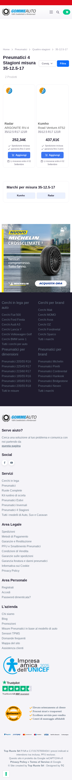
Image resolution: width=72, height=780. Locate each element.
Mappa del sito (11, 643)
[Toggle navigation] (51, 12)
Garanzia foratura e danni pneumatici (25, 560)
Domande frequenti (14, 638)
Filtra (63, 63)
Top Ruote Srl (36, 765)
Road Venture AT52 (51, 126)
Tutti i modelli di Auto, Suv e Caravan (24, 514)
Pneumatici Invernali (14, 505)
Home (6, 49)
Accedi (6, 592)
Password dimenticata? (16, 597)
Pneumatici (21, 49)
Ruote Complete (12, 490)
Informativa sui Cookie (15, 565)
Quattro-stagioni (41, 49)
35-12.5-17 (61, 49)
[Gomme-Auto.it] (19, 12)
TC (62, 765)
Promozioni (9, 623)
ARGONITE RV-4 (17, 126)
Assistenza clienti (12, 648)
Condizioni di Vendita (15, 551)
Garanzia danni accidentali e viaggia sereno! (36, 2)
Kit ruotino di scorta (14, 495)
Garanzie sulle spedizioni (17, 556)
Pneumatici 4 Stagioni (15, 510)
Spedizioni (8, 531)
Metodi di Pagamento (15, 536)
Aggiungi (20, 155)
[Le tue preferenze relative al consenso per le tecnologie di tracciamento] (6, 774)
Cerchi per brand (51, 303)
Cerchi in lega (10, 480)
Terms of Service (40, 761)
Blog (5, 618)
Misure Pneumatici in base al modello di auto (29, 628)
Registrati (8, 587)
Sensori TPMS (11, 633)
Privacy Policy (10, 570)
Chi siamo (8, 613)
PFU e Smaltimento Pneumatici (21, 546)
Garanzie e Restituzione (17, 541)
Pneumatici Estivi (12, 500)
